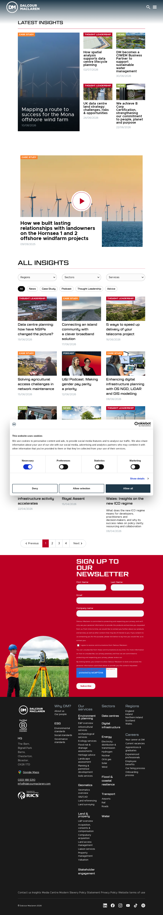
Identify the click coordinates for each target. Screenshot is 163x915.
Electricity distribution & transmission (109, 745)
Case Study (49, 289)
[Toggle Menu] (155, 7)
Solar (104, 763)
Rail (103, 803)
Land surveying (86, 804)
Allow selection (81, 488)
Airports (106, 799)
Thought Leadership (89, 289)
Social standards (63, 735)
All (21, 289)
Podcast (66, 289)
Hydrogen (107, 752)
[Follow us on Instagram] (120, 905)
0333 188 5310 (26, 780)
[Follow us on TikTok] (136, 905)
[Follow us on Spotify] (143, 905)
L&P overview (85, 821)
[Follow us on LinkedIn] (105, 905)
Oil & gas (106, 759)
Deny (35, 488)
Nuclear (106, 756)
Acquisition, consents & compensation (86, 828)
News (32, 289)
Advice (111, 289)
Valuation (83, 860)
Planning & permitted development (85, 769)
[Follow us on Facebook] (113, 905)
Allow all (128, 488)
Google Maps (31, 772)
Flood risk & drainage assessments (85, 748)
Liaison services (86, 849)
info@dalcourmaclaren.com (34, 784)
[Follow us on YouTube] (128, 905)
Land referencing (87, 801)
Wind (104, 767)
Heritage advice (86, 755)
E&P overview (85, 723)
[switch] (63, 466)
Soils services (85, 776)
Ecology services (87, 741)
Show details (137, 478)
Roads (105, 806)
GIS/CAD (83, 797)
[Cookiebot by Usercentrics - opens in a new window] (137, 424)
